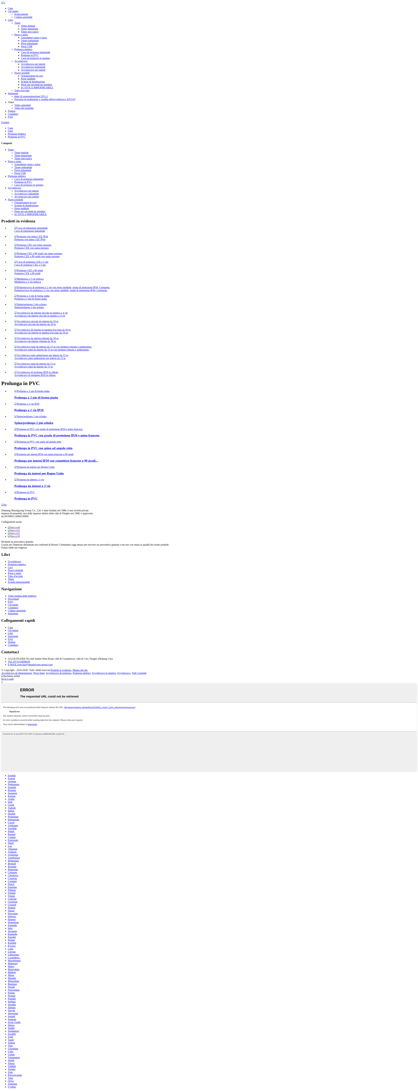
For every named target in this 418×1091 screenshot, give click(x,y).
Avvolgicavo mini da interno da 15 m (33, 366)
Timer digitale (28, 25)
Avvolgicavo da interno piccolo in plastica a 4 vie (39, 315)
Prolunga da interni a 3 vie (32, 486)
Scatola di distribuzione (33, 81)
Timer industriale (29, 28)
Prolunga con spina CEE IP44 (29, 239)
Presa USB (26, 46)
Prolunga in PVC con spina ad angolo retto (43, 448)
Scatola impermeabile (19, 582)
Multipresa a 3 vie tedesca (27, 281)
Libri (10, 20)
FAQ (10, 117)
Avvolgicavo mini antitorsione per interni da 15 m (39, 358)
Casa (10, 8)
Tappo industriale (30, 40)
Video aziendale (22, 105)
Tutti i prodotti (139, 673)
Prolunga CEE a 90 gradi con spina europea (37, 256)
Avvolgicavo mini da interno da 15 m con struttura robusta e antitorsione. (51, 349)
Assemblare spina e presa (34, 37)
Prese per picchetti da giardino (36, 84)
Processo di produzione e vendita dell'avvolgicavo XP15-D (44, 99)
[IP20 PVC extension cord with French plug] (48, 429)
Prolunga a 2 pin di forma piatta (30, 298)
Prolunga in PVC (30, 55)
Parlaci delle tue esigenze (14, 547)
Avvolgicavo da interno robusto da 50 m (35, 341)
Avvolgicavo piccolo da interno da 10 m (35, 324)
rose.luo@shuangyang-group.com (30, 664)
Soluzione (13, 93)
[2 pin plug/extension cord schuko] (30, 416)
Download (13, 598)
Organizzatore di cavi (32, 75)
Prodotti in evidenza (61, 670)
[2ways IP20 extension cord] (26, 403)
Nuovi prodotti (22, 72)
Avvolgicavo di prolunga (58, 673)
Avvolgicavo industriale (33, 67)
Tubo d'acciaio (21, 90)
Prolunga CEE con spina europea (31, 248)
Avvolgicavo (21, 61)
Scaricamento (21, 14)
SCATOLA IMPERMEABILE (37, 87)
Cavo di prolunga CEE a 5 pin (30, 264)
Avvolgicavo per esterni (33, 70)
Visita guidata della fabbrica (22, 596)
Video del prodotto (24, 108)
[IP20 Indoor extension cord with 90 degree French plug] (43, 454)
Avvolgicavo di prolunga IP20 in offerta (35, 375)
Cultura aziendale (23, 17)
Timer (17, 23)
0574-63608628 (19, 661)
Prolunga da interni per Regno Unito (39, 473)
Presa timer (39, 673)
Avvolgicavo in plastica (104, 673)
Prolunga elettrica (23, 49)
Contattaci (13, 114)
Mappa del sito (80, 670)
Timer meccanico (30, 31)
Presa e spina (21, 34)
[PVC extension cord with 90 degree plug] (37, 441)
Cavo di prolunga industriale (35, 52)
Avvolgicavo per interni (33, 64)
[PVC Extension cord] (24, 492)
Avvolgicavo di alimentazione (16, 673)
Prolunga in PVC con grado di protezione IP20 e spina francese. (57, 435)
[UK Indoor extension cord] (34, 467)
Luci (10, 567)
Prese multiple (28, 78)
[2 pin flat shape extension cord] (31, 391)
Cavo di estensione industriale (29, 231)
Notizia (11, 111)
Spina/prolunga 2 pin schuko (29, 307)
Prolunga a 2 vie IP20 (29, 410)
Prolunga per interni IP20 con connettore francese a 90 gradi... (56, 460)
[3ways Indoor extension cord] (29, 479)
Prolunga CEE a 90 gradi (27, 273)
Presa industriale (29, 43)
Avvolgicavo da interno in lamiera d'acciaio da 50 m (41, 332)
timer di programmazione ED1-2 (31, 96)
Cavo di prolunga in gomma (35, 58)
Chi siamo (13, 11)
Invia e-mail (7, 679)
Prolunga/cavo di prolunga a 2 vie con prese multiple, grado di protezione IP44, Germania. (60, 290)
